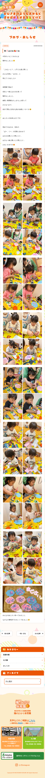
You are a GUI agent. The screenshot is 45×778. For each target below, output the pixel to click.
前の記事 (7, 633)
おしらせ (6, 666)
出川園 (5, 660)
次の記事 (38, 633)
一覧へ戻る (22, 633)
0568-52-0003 (11, 746)
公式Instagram (24, 765)
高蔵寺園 (6, 655)
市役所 (20, 723)
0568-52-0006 (33, 744)
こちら (32, 720)
